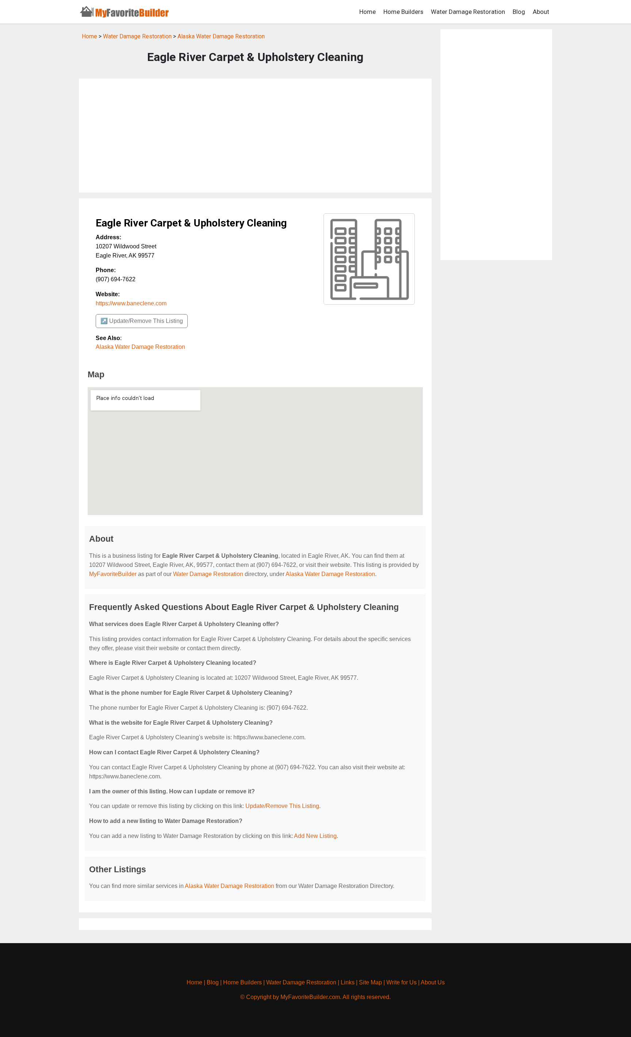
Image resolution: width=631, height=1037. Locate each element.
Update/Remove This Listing (282, 806)
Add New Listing (315, 836)
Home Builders (403, 11)
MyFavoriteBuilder (113, 574)
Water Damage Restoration (468, 11)
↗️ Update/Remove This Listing (141, 321)
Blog (519, 11)
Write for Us (401, 982)
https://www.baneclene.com (131, 303)
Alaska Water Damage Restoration (221, 36)
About (541, 11)
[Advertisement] (255, 135)
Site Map (370, 982)
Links (348, 982)
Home (367, 11)
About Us (433, 982)
